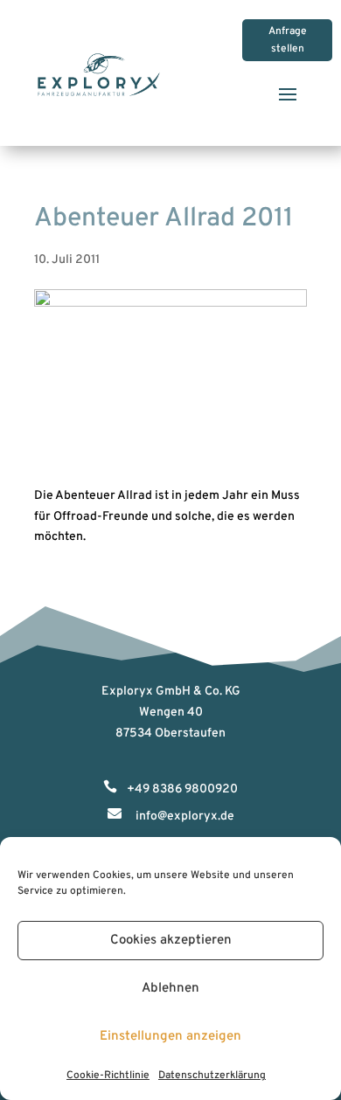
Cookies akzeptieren (171, 940)
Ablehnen (170, 988)
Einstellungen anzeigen (170, 1036)
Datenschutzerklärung (212, 1076)
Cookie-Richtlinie (108, 1076)
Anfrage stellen (287, 40)
